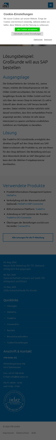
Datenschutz (38, 39)
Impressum (48, 39)
